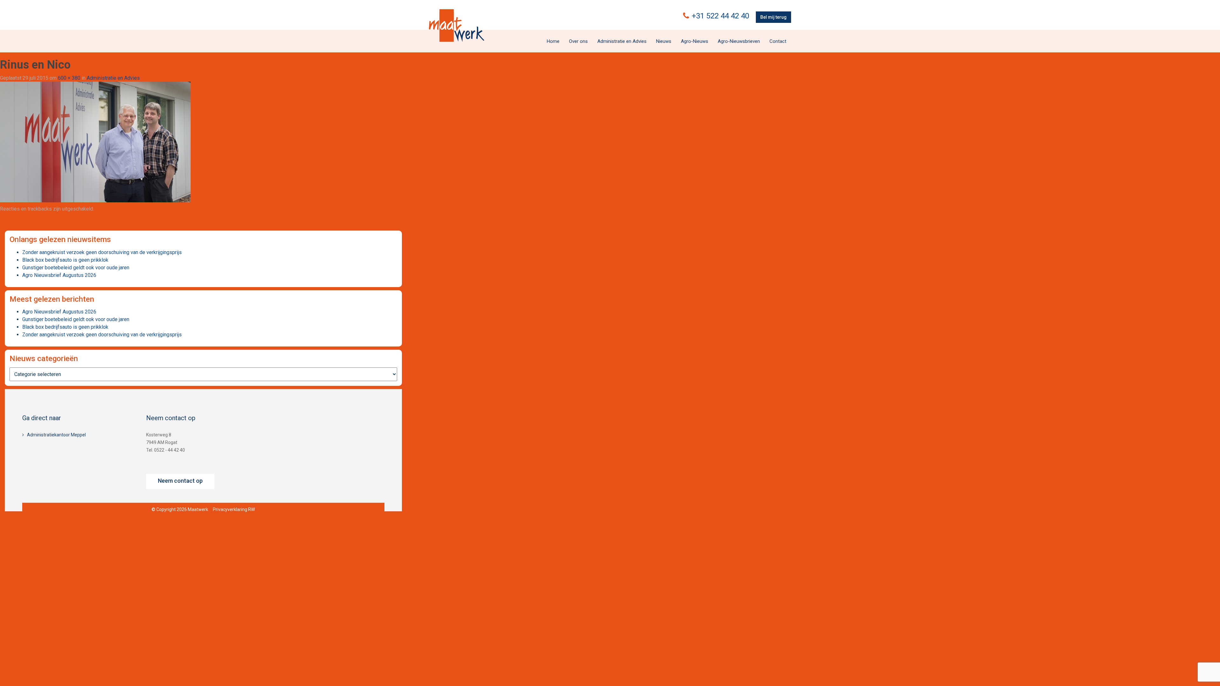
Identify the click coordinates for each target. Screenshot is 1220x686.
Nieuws (663, 41)
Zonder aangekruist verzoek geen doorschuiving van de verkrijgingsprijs (102, 252)
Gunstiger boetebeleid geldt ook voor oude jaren (75, 268)
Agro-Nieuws (694, 41)
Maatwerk (456, 25)
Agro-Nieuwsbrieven (739, 41)
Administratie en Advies (622, 41)
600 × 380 (69, 78)
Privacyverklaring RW (234, 509)
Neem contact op (180, 480)
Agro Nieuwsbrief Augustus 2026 (59, 275)
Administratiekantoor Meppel (56, 434)
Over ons (578, 41)
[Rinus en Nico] (95, 142)
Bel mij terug (773, 17)
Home (553, 41)
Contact (777, 41)
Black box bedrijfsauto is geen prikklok (65, 260)
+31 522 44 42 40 (720, 15)
